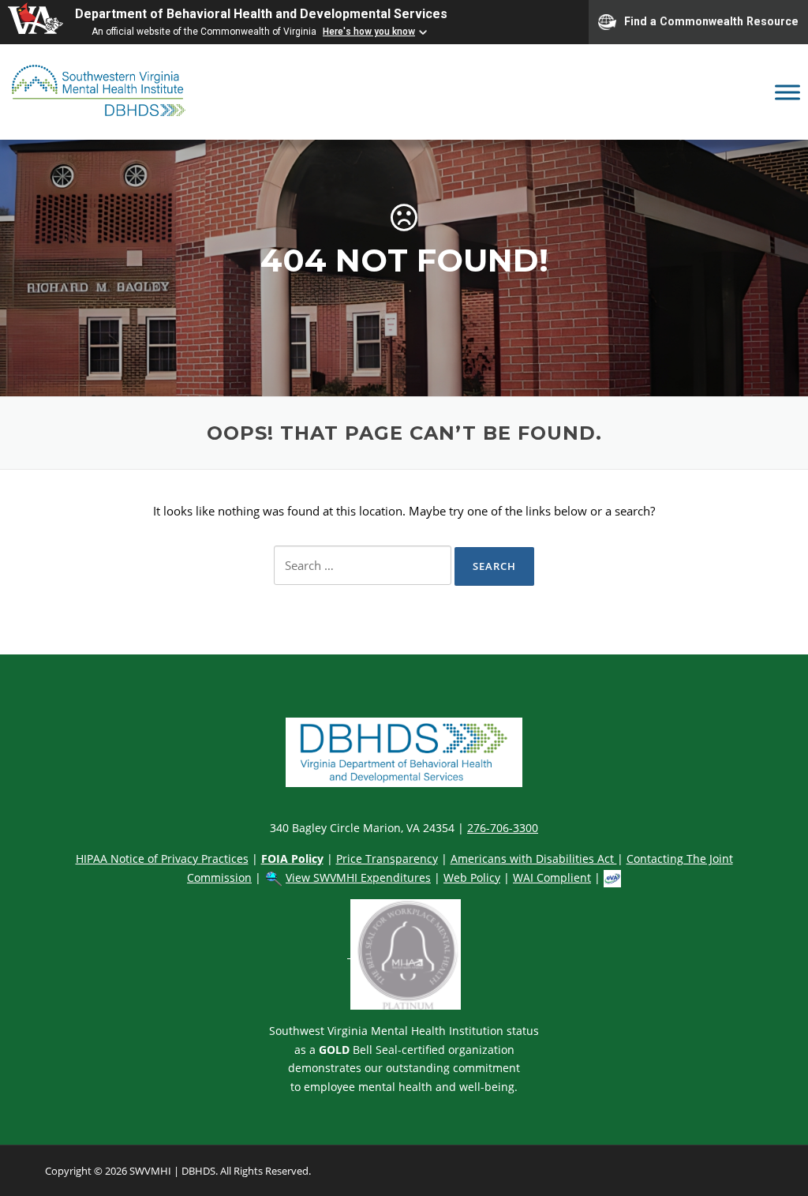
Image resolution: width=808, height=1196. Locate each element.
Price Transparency (387, 858)
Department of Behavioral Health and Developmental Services (261, 13)
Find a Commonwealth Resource (711, 20)
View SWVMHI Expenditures (358, 877)
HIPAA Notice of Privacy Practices (162, 858)
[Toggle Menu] (787, 91)
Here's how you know (369, 31)
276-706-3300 (502, 827)
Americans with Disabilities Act (534, 858)
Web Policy (471, 877)
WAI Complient (552, 877)
